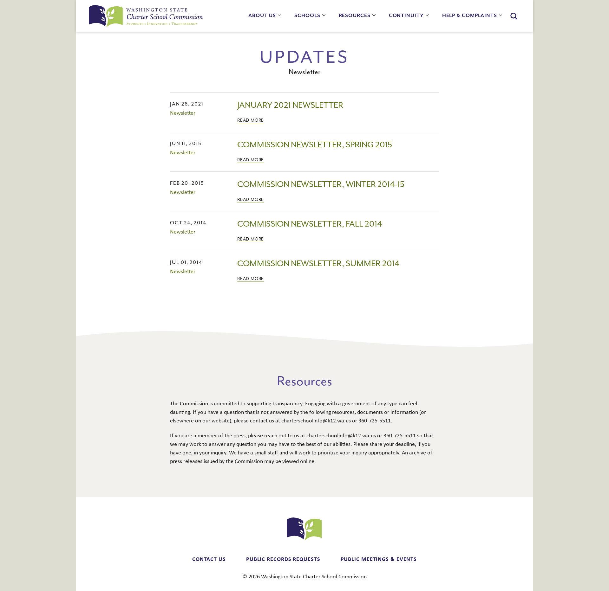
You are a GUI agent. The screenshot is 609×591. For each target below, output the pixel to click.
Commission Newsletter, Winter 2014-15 (320, 185)
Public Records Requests (283, 559)
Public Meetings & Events (379, 559)
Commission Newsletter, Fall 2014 (309, 224)
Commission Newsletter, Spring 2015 (314, 145)
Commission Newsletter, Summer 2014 (318, 264)
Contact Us (209, 559)
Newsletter (182, 113)
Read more (250, 120)
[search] (514, 16)
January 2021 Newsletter (290, 105)
